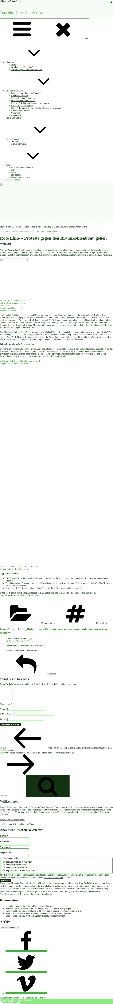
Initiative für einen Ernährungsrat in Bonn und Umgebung (36, 108)
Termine (14, 141)
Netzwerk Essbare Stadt (16, 867)
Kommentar (6, 704)
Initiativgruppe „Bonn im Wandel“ (26, 93)
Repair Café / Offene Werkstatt (20, 870)
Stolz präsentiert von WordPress (33, 998)
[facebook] (26, 951)
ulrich (39, 231)
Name (3, 709)
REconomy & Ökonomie (22, 105)
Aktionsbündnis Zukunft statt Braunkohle (45, 593)
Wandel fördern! (13, 180)
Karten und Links (13, 118)
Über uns (10, 62)
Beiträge (10, 227)
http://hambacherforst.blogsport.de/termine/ (89, 578)
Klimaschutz (101, 623)
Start (2, 227)
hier (53, 583)
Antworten (51, 673)
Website (3, 719)
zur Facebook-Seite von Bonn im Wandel (18, 824)
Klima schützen (22, 227)
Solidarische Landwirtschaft (23, 100)
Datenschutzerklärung (20, 177)
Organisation (6, 852)
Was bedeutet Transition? (22, 67)
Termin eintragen (18, 144)
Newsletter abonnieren (10, 1003)
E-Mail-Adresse (7, 714)
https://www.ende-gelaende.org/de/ (66, 588)
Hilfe (13, 170)
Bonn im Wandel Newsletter (18, 862)
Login (13, 172)
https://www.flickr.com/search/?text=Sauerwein (20, 595)
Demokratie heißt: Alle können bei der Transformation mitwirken (54, 911)
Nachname (5, 847)
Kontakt (9, 165)
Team (13, 64)
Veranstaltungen (12, 139)
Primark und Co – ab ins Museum (37, 906)
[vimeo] (26, 993)
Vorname (4, 841)
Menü (86, 39)
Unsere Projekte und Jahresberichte (26, 69)
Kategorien (16, 115)
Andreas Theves (13, 908)
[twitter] (26, 972)
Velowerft (15, 113)
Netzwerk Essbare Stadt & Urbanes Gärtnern (45, 916)
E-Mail (4, 836)
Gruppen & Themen (14, 90)
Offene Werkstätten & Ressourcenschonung (30, 103)
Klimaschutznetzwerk (15, 865)
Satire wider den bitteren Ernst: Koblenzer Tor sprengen (47, 908)
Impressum (16, 175)
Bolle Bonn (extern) (19, 95)
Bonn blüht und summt (21, 110)
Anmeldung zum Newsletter (12, 819)
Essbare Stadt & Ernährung (23, 98)
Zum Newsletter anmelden (22, 167)
